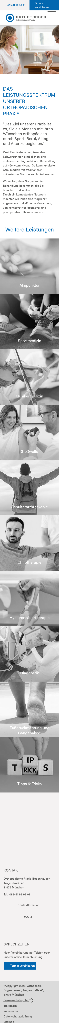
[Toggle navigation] (52, 13)
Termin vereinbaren (42, 5)
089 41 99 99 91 (16, 5)
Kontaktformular (28, 905)
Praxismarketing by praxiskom (16, 1003)
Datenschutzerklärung (17, 1016)
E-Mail (28, 917)
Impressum (10, 1011)
